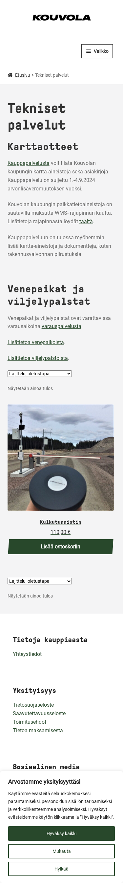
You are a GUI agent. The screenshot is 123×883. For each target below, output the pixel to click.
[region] (61, 827)
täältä (86, 221)
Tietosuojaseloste (33, 705)
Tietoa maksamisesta (38, 730)
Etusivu (22, 75)
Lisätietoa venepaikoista (36, 342)
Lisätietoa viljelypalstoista (38, 358)
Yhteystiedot (27, 654)
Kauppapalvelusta (29, 163)
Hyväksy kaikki (61, 833)
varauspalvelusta (61, 326)
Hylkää (61, 869)
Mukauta (61, 851)
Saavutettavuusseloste (39, 713)
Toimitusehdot (29, 722)
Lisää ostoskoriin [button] (60, 546)
